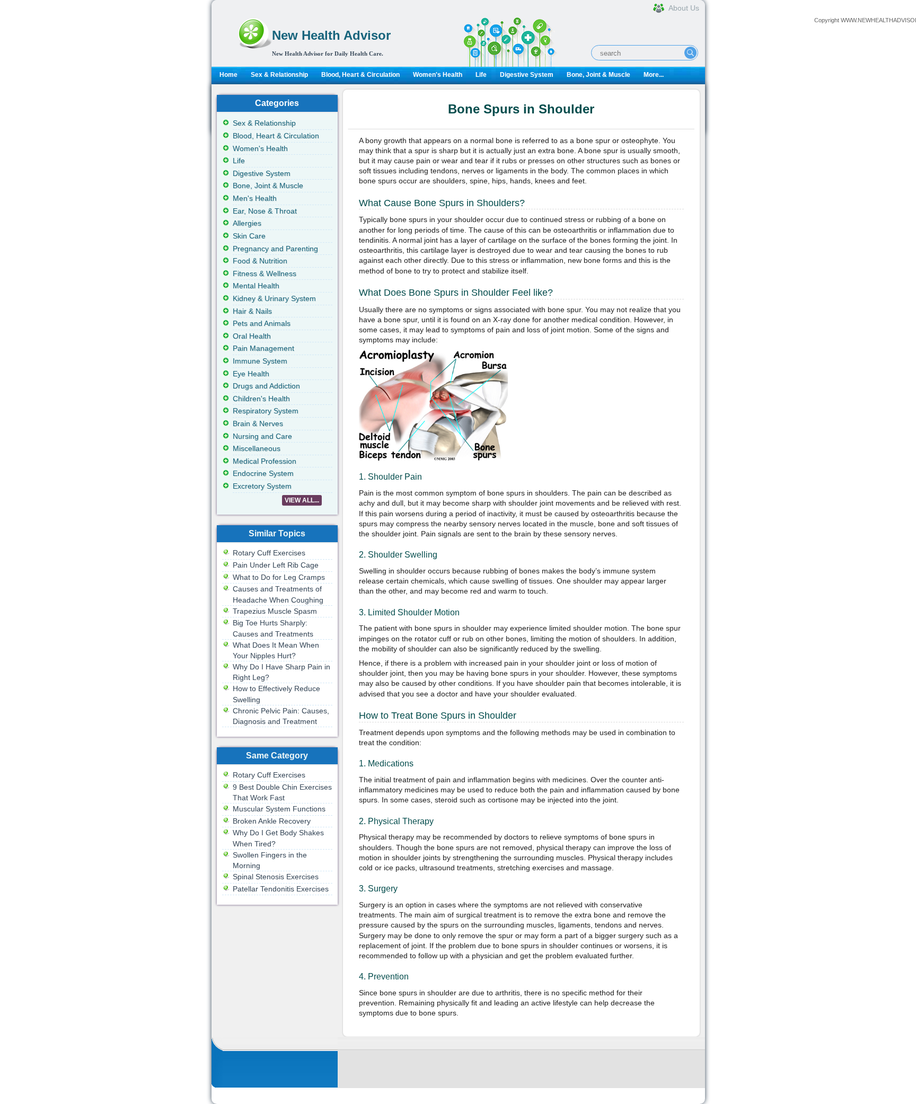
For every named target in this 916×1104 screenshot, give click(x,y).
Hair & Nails (252, 311)
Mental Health (256, 285)
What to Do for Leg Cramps (279, 577)
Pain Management (263, 348)
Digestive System (526, 74)
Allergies (247, 223)
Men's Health (255, 198)
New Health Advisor (331, 35)
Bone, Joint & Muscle (598, 74)
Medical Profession (264, 461)
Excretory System (262, 486)
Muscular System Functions (279, 809)
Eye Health (251, 373)
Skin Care (249, 236)
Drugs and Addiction (266, 386)
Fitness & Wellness (264, 273)
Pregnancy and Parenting (275, 248)
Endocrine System (263, 473)
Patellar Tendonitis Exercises (281, 889)
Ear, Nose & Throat (265, 211)
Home (228, 74)
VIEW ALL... (302, 500)
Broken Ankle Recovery (272, 821)
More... (654, 74)
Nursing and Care (262, 436)
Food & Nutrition (260, 261)
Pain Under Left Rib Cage (276, 565)
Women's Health (437, 74)
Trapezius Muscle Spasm (275, 611)
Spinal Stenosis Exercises (276, 876)
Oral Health (252, 336)
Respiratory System (265, 411)
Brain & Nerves (258, 423)
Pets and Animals (261, 323)
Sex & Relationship (279, 74)
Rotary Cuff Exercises (269, 553)
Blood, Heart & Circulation (360, 74)
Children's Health (261, 398)
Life (481, 74)
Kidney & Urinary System (274, 298)
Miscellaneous (256, 448)
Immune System (260, 361)
